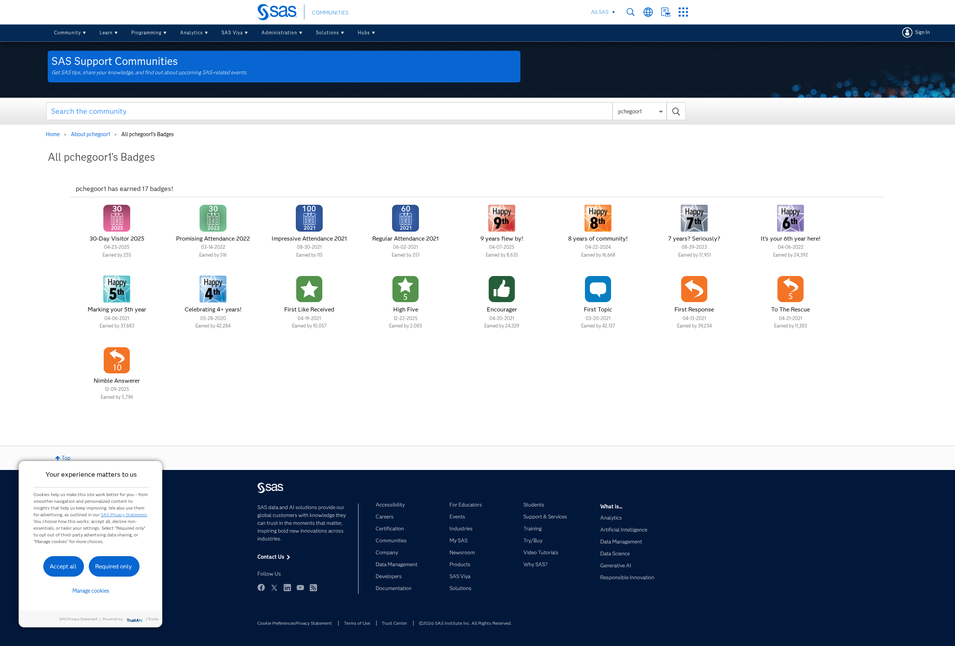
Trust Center (394, 623)
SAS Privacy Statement (124, 514)
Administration (279, 32)
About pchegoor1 (90, 134)
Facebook (261, 587)
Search (630, 12)
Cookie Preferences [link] (276, 623)
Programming (146, 32)
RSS (313, 587)
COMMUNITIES (330, 12)
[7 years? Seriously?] (694, 218)
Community (67, 32)
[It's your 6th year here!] (790, 218)
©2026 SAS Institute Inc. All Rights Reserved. (465, 623)
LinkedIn (287, 587)
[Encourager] (501, 289)
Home (53, 134)
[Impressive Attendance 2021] (309, 218)
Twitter (274, 587)
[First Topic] (598, 289)
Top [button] (66, 458)
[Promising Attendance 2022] (213, 218)
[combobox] (366, 111)
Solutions (327, 32)
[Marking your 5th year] (116, 289)
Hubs (364, 32)
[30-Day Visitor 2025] (116, 218)
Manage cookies (90, 590)
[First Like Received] (309, 289)
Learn (106, 32)
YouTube (300, 587)
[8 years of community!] (598, 218)
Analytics (191, 32)
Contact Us (665, 12)
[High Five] (405, 289)
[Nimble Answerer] (116, 360)
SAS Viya (232, 32)
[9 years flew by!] (501, 218)
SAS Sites (683, 12)
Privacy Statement (313, 623)
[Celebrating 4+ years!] (213, 289)
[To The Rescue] (790, 289)
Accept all (63, 566)
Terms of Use (357, 623)
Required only (113, 566)
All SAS (599, 12)
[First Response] (694, 289)
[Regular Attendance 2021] (405, 218)
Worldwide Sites (648, 12)
